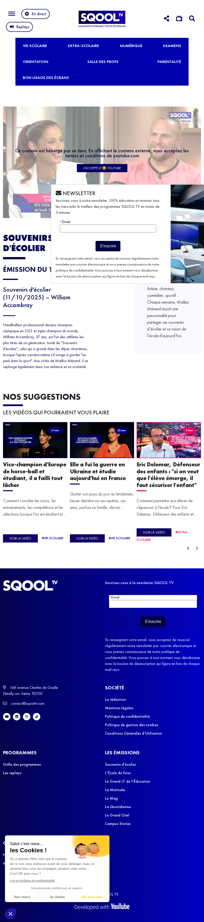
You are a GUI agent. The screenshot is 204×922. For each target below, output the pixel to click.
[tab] (166, 19)
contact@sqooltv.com (27, 703)
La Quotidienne (118, 806)
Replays (22, 26)
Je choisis (57, 897)
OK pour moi (92, 897)
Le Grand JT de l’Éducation (127, 781)
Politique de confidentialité (127, 716)
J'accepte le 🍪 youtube (102, 168)
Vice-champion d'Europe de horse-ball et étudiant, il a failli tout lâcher (34, 474)
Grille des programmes (22, 764)
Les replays (12, 772)
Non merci (22, 897)
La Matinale (115, 789)
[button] (10, 914)
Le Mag (111, 798)
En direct (39, 13)
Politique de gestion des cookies (131, 724)
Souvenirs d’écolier (120, 764)
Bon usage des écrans (46, 77)
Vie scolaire (35, 45)
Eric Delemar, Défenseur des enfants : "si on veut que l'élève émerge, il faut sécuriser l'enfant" (168, 474)
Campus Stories (118, 823)
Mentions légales (119, 707)
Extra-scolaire (83, 45)
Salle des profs (102, 61)
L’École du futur (118, 772)
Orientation (35, 61)
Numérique (131, 45)
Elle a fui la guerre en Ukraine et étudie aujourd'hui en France (98, 471)
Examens (172, 45)
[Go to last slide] (188, 548)
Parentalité (169, 61)
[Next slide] (197, 548)
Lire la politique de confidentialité (32, 880)
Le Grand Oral (117, 815)
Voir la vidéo (20, 538)
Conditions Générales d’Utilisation (133, 733)
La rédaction (115, 699)
